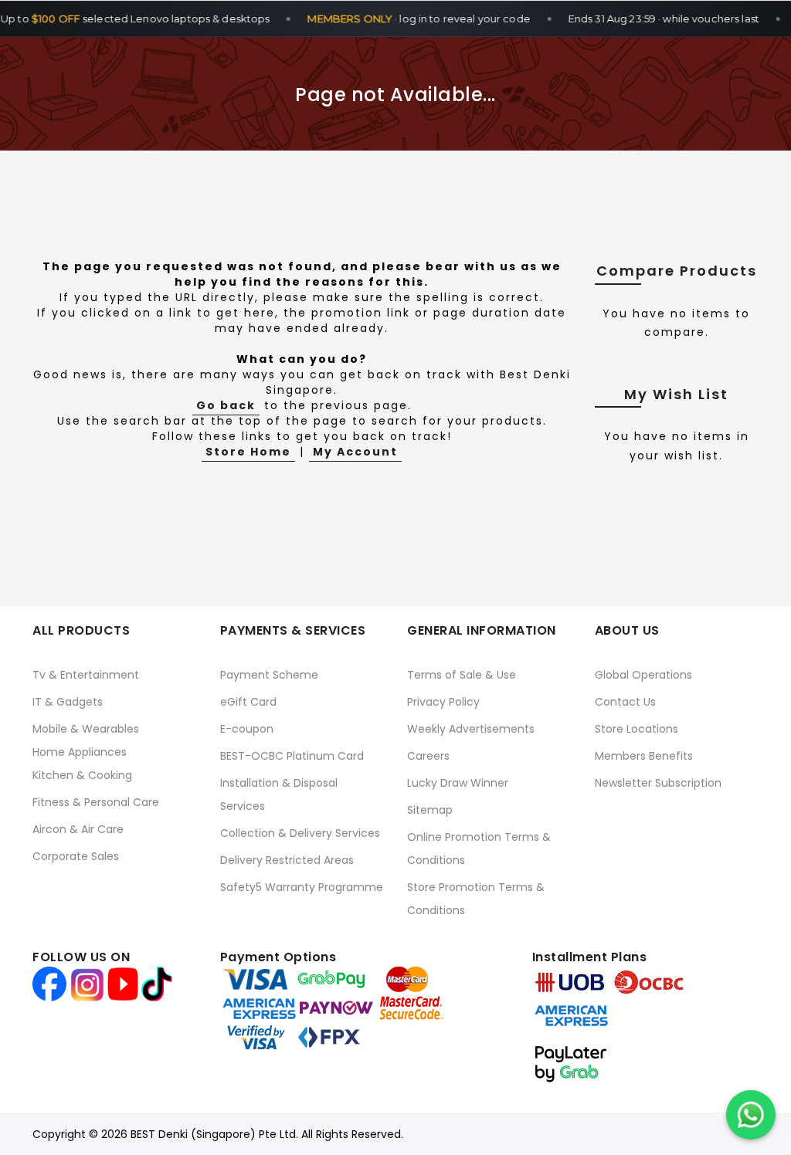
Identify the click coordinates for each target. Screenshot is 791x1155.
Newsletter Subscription (658, 783)
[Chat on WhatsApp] (751, 1115)
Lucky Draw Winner (457, 783)
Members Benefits (644, 756)
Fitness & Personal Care (95, 802)
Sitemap (430, 810)
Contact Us (625, 702)
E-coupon (246, 729)
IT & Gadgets (67, 702)
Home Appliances (79, 752)
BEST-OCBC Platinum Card (292, 756)
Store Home (248, 451)
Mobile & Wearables (85, 729)
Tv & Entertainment (85, 674)
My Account (355, 451)
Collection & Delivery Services (300, 833)
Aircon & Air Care (78, 829)
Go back (226, 405)
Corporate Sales (75, 856)
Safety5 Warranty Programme (301, 887)
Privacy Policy (443, 702)
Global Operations (643, 674)
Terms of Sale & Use (461, 674)
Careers (428, 756)
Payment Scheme (269, 674)
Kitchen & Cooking (82, 775)
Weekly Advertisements (471, 729)
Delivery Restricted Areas (287, 860)
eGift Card (248, 702)
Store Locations (636, 729)
